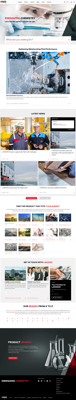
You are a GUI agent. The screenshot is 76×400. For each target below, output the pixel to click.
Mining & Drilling (11, 248)
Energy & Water (11, 234)
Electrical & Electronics (65, 220)
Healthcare (38, 234)
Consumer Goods (52, 220)
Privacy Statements (19, 397)
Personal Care (38, 248)
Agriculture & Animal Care (11, 220)
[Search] (69, 40)
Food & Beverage (24, 234)
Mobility (24, 248)
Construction (38, 220)
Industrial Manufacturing (65, 234)
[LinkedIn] (41, 381)
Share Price (70, 129)
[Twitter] (44, 381)
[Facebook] (38, 381)
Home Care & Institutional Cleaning (52, 234)
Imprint (45, 397)
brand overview (12, 310)
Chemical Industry (24, 220)
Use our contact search (38, 283)
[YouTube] (47, 381)
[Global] (64, 2)
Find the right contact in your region (15, 283)
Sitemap (50, 397)
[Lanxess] (5, 397)
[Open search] (74, 2)
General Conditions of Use (34, 397)
